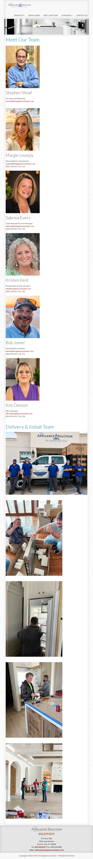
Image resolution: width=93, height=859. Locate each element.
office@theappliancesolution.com (19, 414)
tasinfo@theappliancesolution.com (19, 351)
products (19, 15)
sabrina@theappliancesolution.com (20, 226)
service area (34, 15)
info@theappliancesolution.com (18, 289)
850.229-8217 (46, 833)
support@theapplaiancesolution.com (20, 164)
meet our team (51, 15)
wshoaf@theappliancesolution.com (20, 101)
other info (66, 15)
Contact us (81, 15)
